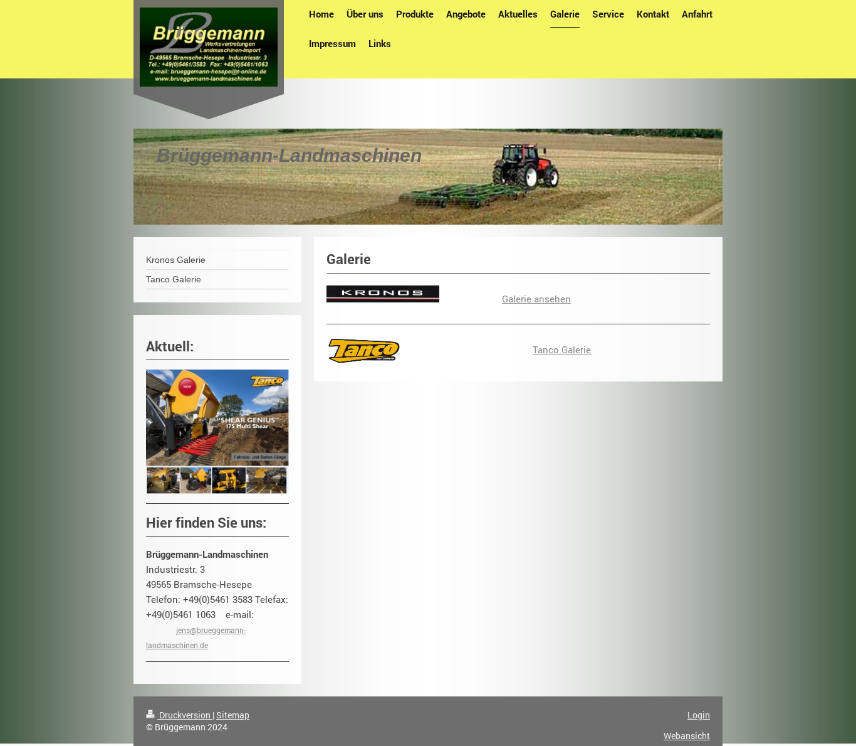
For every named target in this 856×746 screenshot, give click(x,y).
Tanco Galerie (562, 349)
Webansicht (687, 736)
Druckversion (184, 715)
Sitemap (232, 715)
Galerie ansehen (536, 298)
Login (698, 715)
